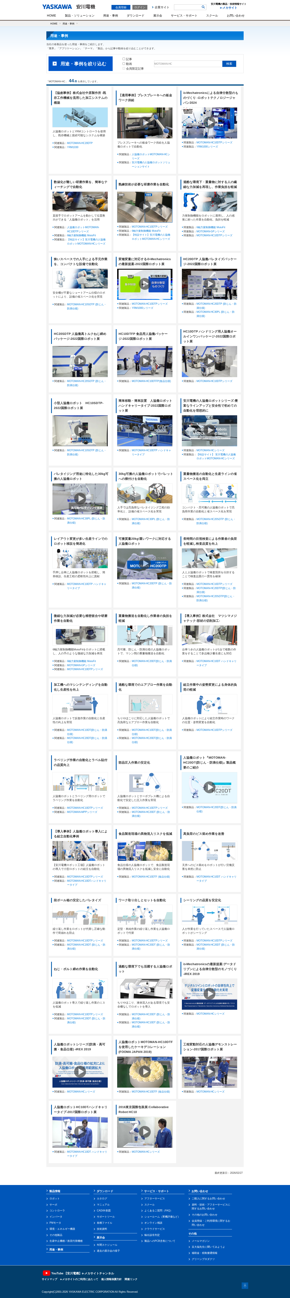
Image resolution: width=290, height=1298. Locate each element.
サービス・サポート (184, 15)
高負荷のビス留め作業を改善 (203, 833)
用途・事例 (110, 15)
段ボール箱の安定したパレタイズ (77, 900)
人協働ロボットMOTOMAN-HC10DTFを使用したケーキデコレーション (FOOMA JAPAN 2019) (146, 1046)
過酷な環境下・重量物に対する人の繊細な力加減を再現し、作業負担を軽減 (210, 184)
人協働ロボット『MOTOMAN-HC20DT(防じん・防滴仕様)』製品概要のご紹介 (209, 762)
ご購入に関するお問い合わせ (208, 1198)
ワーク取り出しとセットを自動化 (142, 900)
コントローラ (57, 1210)
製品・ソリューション (79, 15)
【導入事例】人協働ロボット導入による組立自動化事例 (81, 834)
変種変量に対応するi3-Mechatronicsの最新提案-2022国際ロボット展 (145, 261)
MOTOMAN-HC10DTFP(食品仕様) (151, 381)
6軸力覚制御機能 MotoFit (81, 235)
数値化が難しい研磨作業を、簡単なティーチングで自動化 (81, 184)
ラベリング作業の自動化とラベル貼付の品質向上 (81, 762)
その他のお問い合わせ (204, 1214)
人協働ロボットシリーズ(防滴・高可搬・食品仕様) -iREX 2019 (79, 1047)
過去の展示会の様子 (108, 1250)
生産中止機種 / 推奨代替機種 (66, 1240)
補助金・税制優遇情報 (204, 1252)
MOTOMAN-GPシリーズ (210, 231)
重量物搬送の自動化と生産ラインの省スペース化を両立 (210, 476)
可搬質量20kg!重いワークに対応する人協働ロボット (145, 541)
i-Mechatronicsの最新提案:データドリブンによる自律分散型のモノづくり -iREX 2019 (210, 969)
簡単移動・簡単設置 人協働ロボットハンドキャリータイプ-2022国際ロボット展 (145, 405)
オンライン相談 (153, 1222)
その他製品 (56, 1235)
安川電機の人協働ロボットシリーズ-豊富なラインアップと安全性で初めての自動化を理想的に (210, 405)
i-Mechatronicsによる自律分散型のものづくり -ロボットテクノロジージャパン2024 (210, 97)
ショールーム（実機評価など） (162, 1216)
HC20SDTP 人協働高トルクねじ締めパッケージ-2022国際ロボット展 (80, 336)
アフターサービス (154, 1198)
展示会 (157, 15)
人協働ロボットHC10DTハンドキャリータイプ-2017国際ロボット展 (81, 1109)
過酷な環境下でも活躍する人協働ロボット (145, 969)
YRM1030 (72, 147)
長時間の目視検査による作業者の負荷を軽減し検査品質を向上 (210, 541)
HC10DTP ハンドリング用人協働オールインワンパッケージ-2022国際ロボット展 (210, 336)
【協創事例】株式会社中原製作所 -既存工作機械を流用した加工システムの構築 (81, 97)
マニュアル (103, 1204)
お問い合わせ (236, 15)
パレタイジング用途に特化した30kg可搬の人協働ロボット (81, 476)
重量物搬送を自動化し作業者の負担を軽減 (145, 618)
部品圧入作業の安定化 (134, 762)
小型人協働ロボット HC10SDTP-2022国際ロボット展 (78, 405)
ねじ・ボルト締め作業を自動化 (76, 969)
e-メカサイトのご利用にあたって (79, 1279)
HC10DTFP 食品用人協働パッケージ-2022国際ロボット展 (143, 336)
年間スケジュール (107, 1244)
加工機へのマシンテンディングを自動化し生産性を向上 (81, 687)
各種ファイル (104, 1222)
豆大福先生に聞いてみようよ (208, 1246)
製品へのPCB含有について (159, 1240)
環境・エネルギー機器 (62, 1228)
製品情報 (54, 1191)
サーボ (53, 1204)
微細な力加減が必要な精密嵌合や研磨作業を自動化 (81, 618)
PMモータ (55, 1222)
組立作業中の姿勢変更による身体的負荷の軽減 (210, 687)
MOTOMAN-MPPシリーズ (82, 812)
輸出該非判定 (152, 1235)
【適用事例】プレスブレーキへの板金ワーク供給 (145, 97)
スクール (212, 15)
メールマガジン (201, 1240)
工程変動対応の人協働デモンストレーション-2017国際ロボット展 (210, 1047)
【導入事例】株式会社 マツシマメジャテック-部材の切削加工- (210, 618)
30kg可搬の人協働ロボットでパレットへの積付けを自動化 (146, 476)
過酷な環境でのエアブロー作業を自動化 (145, 687)
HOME (51, 15)
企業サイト (162, 7)
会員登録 (120, 7)
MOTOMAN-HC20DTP (80, 143)
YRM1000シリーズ (207, 146)
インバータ (56, 1216)
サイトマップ (49, 1279)
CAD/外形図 (104, 1210)
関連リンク (131, 1279)
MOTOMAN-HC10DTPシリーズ (214, 142)
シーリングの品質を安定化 (202, 900)
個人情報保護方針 (111, 1279)
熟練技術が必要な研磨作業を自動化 (144, 184)
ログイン (139, 7)
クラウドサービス (154, 1228)
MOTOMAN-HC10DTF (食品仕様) (151, 876)
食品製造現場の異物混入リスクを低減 (145, 833)
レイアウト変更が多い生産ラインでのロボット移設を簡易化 (81, 541)
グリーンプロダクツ (203, 1259)
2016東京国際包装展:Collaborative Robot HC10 (144, 1109)
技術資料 (102, 1228)
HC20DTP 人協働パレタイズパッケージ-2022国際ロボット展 (210, 261)
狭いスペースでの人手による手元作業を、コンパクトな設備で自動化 (81, 261)
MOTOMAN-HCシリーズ (210, 450)
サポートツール (106, 1216)
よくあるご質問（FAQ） (158, 1210)
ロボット (55, 1198)
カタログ (102, 1198)
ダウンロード (135, 15)
